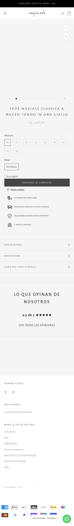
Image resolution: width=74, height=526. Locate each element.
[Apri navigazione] (5, 13)
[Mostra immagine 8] (42, 99)
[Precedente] (9, 98)
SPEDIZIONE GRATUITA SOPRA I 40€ (37, 3)
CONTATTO (9, 432)
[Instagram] (13, 392)
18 (17, 151)
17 (8, 151)
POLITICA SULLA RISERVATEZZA (20, 455)
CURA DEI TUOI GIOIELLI (20, 267)
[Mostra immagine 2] (20, 99)
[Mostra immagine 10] (50, 99)
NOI (6, 438)
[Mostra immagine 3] (24, 99)
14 (45, 142)
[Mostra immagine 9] (46, 99)
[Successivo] (64, 98)
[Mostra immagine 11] (54, 99)
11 (17, 142)
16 (64, 142)
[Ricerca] (62, 13)
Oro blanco (11, 167)
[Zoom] (66, 28)
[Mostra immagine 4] (27, 99)
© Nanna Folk (13, 487)
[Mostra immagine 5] (31, 99)
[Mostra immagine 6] (35, 99)
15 (54, 142)
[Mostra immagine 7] (39, 99)
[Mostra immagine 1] (16, 99)
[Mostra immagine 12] (58, 99)
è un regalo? (12, 176)
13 (36, 142)
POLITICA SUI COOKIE (15, 461)
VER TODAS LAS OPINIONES (37, 325)
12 (26, 142)
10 (7, 142)
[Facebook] (5, 392)
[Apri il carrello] (69, 13)
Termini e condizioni (13, 449)
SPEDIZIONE (12, 256)
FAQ (6, 467)
